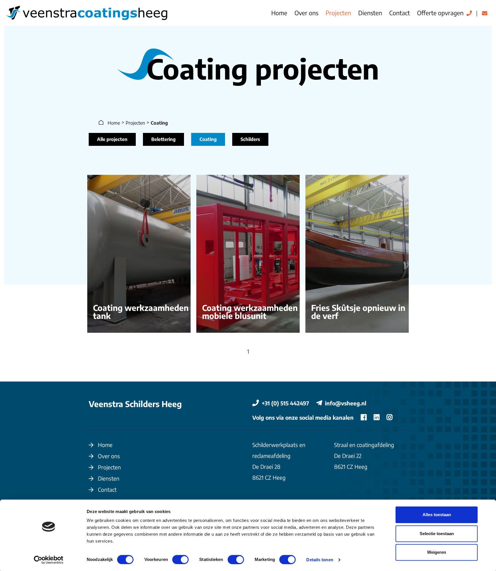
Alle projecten (112, 139)
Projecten (338, 13)
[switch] (180, 559)
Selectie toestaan (437, 533)
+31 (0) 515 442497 (286, 403)
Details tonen (319, 559)
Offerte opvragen (440, 13)
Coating (208, 139)
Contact (399, 13)
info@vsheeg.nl (345, 403)
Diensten (370, 13)
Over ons (306, 13)
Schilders (250, 139)
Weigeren (436, 552)
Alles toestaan (437, 514)
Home (279, 13)
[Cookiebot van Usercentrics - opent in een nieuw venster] (49, 559)
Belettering (163, 139)
